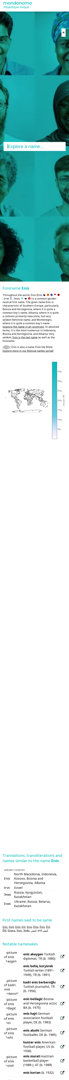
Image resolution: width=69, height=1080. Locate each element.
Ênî (48, 927)
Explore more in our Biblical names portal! (28, 351)
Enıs (29, 927)
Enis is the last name (25, 337)
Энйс (26, 930)
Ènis (35, 927)
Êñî (4, 930)
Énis (42, 927)
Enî (24, 927)
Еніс (19, 930)
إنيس (33, 930)
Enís (17, 927)
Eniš (11, 927)
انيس (45, 930)
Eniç (5, 927)
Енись (11, 930)
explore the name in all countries (23, 327)
